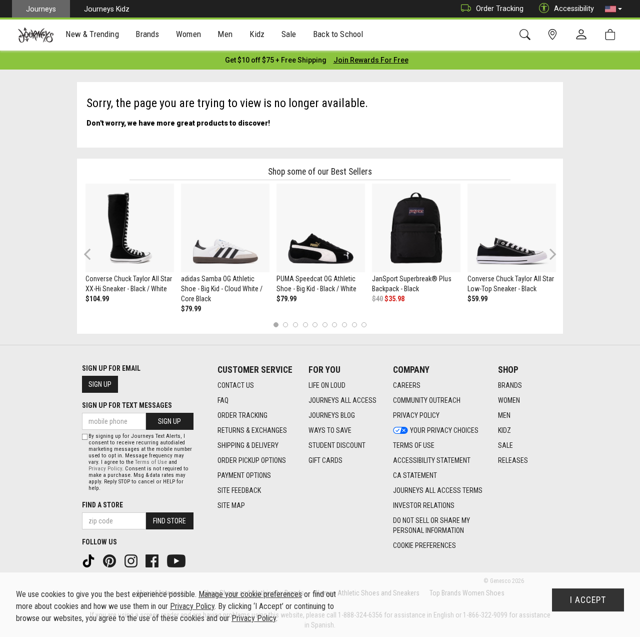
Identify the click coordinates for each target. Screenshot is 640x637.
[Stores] (554, 35)
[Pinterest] (110, 560)
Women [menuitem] (188, 34)
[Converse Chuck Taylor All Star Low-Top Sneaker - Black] (512, 228)
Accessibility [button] (574, 9)
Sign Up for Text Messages (127, 405)
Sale (505, 445)
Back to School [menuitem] (338, 34)
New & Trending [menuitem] (92, 34)
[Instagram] (132, 560)
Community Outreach (426, 400)
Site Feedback (239, 490)
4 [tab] (305, 324)
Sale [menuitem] (289, 34)
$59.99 (478, 299)
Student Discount (337, 445)
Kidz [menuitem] (257, 34)
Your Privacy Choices (444, 430)
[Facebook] (153, 560)
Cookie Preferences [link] (424, 545)
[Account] (583, 35)
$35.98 (394, 299)
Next (550, 254)
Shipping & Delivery (248, 445)
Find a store (102, 505)
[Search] (526, 35)
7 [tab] (334, 324)
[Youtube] (177, 560)
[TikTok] (89, 560)
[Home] (36, 35)
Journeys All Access (342, 400)
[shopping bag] (612, 35)
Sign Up (100, 384)
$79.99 (191, 309)
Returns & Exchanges (252, 430)
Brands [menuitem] (147, 34)
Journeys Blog (331, 415)
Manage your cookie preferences (250, 594)
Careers (406, 385)
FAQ (223, 400)
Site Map (231, 505)
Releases (513, 460)
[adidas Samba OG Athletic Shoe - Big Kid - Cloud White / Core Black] (225, 228)
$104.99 (97, 299)
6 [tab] (324, 324)
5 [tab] (315, 324)
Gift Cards (325, 460)
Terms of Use (413, 445)
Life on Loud (327, 385)
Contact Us (236, 385)
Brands (510, 385)
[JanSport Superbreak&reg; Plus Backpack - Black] (416, 228)
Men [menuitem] (225, 34)
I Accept (588, 600)
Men (504, 415)
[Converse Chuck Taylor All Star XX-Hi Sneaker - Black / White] (130, 228)
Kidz (504, 430)
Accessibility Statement (431, 460)
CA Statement (415, 475)
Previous (93, 258)
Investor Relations (423, 505)
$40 (377, 299)
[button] (613, 9)
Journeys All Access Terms (437, 490)
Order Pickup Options (252, 460)
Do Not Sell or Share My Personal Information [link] (431, 525)
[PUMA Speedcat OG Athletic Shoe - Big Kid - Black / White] (320, 228)
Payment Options (244, 475)
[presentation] (93, 35)
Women (509, 400)
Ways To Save (330, 430)
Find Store (169, 521)
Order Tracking (500, 9)
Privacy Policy (416, 415)
